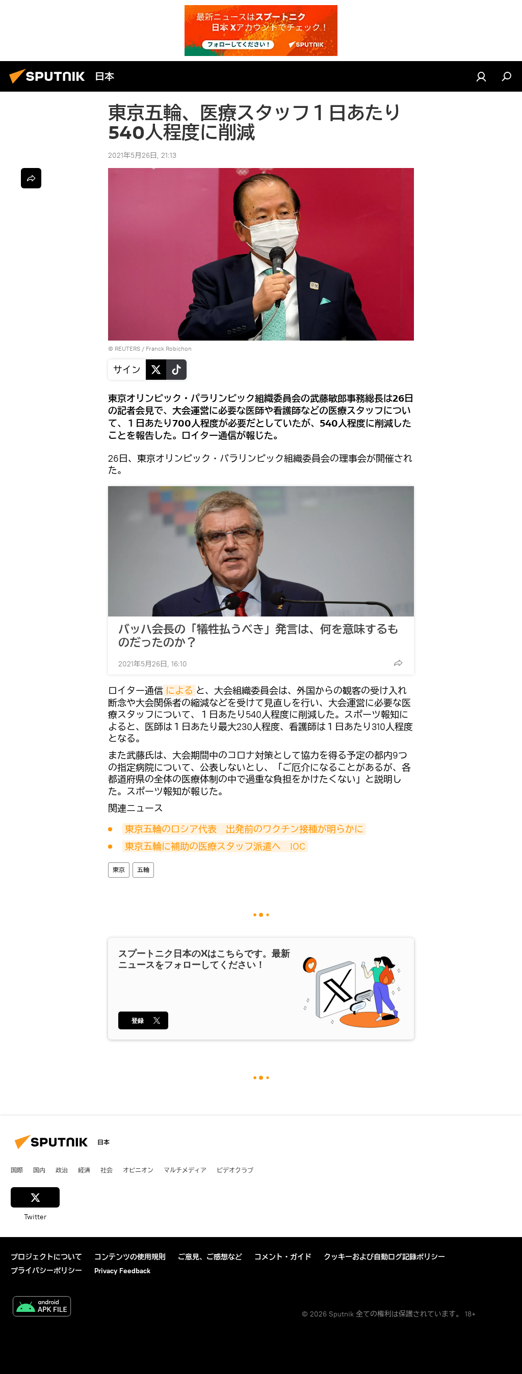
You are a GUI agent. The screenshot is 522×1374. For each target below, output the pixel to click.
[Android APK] (41, 1307)
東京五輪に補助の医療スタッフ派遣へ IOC (215, 846)
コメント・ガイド (282, 1256)
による (179, 690)
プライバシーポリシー (46, 1270)
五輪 (143, 870)
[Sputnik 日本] (50, 85)
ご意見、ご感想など (210, 1256)
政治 (62, 1169)
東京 (119, 870)
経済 (84, 1169)
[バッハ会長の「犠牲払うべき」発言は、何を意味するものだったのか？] (261, 551)
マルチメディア (185, 1169)
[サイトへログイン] (481, 76)
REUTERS (127, 348)
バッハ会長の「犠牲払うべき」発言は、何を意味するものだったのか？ (258, 636)
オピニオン (138, 1169)
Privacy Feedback (122, 1270)
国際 (17, 1169)
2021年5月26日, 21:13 (142, 155)
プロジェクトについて (46, 1256)
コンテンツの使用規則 (130, 1256)
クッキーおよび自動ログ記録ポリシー (384, 1256)
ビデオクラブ (235, 1169)
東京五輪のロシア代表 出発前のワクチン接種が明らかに (244, 829)
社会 (106, 1169)
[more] (398, 663)
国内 (39, 1169)
